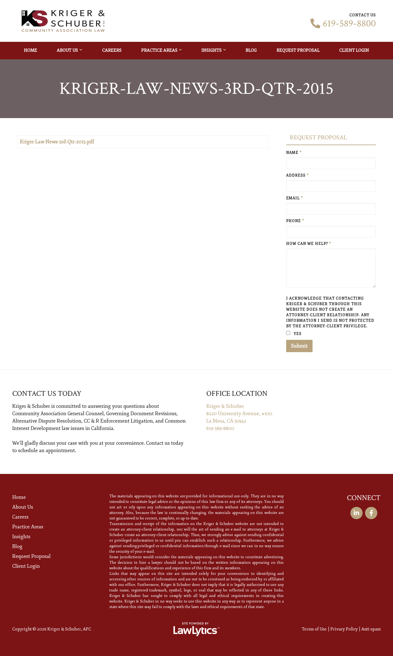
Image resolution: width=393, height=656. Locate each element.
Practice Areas (159, 50)
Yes (297, 334)
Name (294, 152)
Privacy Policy (344, 629)
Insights (211, 50)
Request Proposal (298, 50)
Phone (295, 221)
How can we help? (308, 243)
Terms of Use (314, 629)
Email (294, 198)
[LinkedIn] (356, 513)
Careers (112, 50)
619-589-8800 (349, 23)
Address (297, 175)
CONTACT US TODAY (46, 393)
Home (30, 50)
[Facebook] (371, 513)
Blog (251, 50)
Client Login (354, 50)
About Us (67, 50)
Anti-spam (371, 629)
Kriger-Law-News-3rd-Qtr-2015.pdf (57, 142)
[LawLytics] (196, 629)
